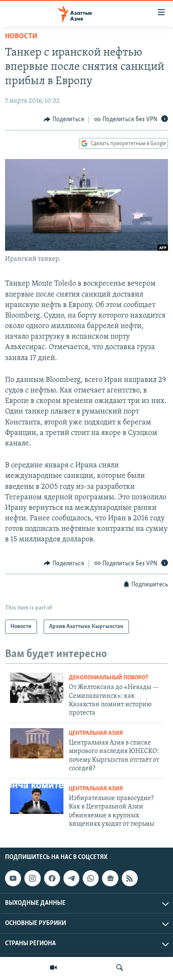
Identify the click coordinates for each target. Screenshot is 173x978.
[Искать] (119, 967)
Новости (21, 36)
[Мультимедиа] (53, 967)
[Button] (64, 119)
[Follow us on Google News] (110, 878)
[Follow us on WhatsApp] (91, 878)
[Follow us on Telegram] (71, 878)
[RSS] (130, 878)
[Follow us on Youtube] (13, 878)
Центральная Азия (96, 733)
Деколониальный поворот (109, 678)
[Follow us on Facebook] (52, 878)
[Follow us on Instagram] (32, 878)
